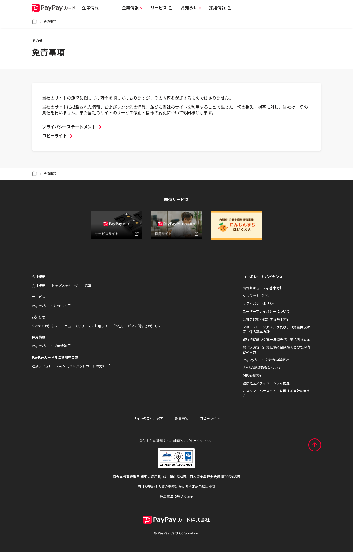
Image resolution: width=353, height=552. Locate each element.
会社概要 (38, 286)
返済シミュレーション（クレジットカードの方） (69, 366)
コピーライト (210, 418)
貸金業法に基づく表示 (177, 496)
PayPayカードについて (49, 306)
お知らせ (189, 7)
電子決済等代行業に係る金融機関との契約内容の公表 (276, 349)
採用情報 (217, 7)
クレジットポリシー (258, 296)
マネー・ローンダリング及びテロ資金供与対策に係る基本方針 (276, 329)
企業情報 (130, 7)
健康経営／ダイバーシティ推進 (266, 383)
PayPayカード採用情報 (49, 346)
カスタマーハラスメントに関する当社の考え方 (276, 393)
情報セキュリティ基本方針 (263, 288)
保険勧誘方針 (253, 375)
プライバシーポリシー (260, 303)
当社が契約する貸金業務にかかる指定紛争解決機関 (176, 487)
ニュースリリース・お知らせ (86, 326)
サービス (158, 7)
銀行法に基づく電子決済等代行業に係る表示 (276, 339)
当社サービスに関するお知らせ (137, 326)
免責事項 (181, 418)
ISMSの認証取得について (262, 368)
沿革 (88, 286)
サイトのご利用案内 (148, 418)
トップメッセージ (64, 286)
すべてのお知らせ (45, 326)
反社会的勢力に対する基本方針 (266, 319)
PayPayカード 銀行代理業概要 (266, 360)
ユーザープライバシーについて (266, 311)
